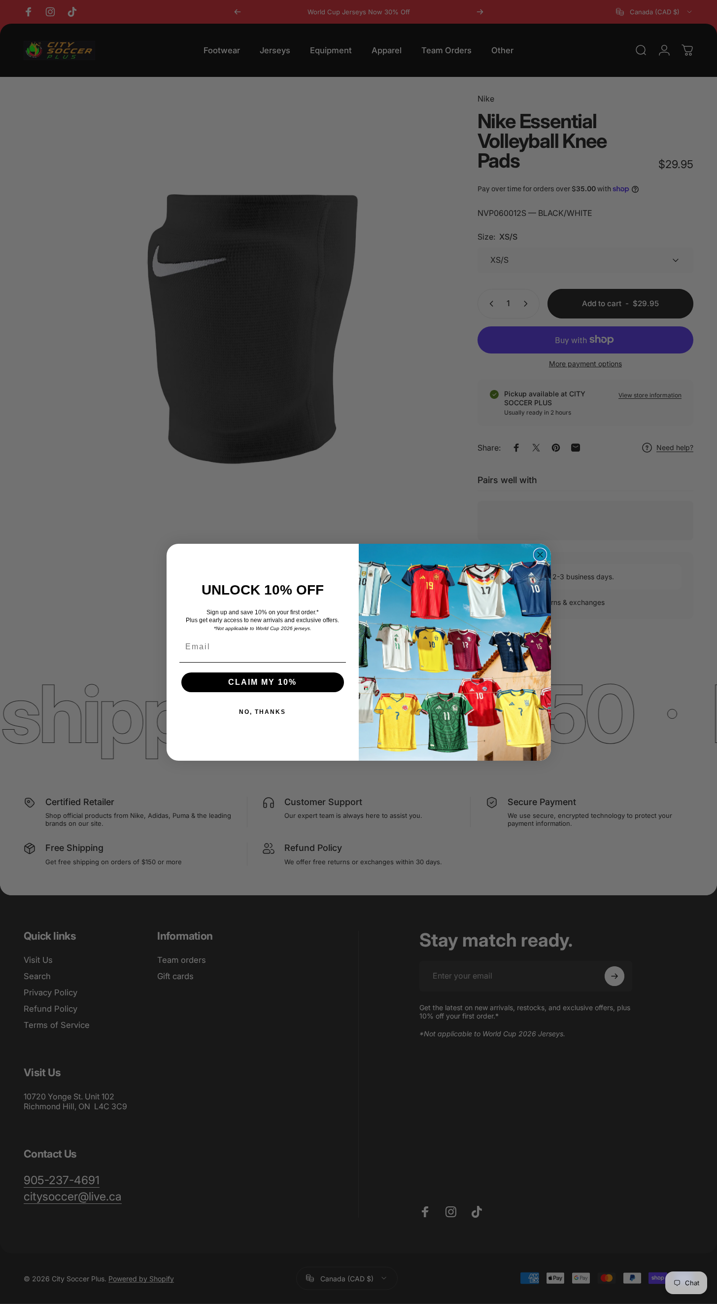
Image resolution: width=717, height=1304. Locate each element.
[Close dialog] (540, 555)
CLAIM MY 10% (262, 682)
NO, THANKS (262, 711)
